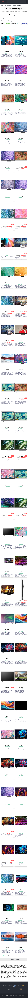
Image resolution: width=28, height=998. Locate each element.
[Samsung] (24, 24)
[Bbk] (3, 24)
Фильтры (13, 15)
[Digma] (8, 24)
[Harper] (13, 24)
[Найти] (8, 1)
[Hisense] (19, 24)
